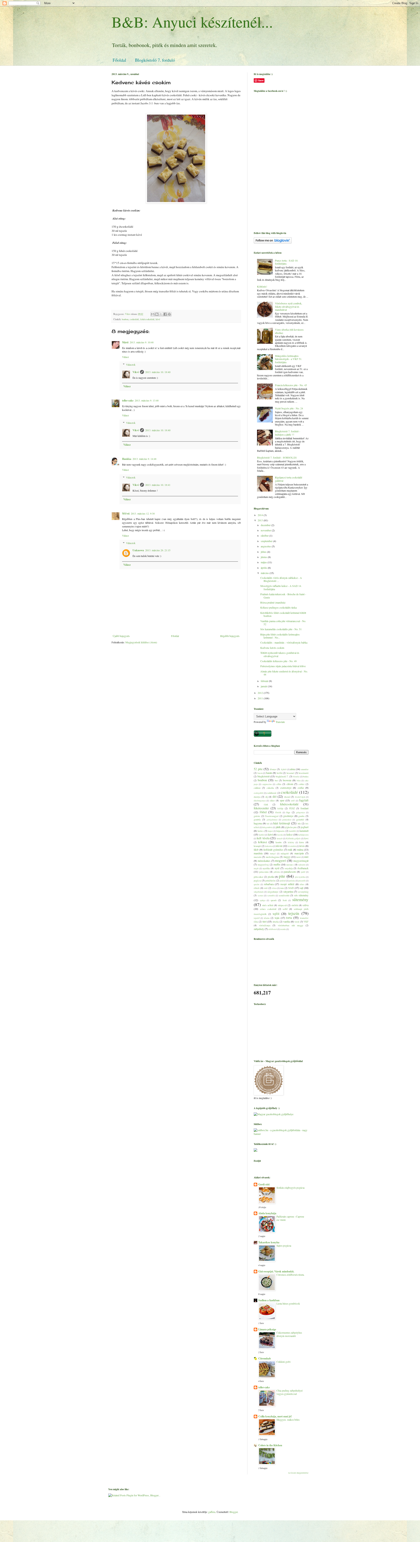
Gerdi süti (264, 1184)
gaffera (211, 1512)
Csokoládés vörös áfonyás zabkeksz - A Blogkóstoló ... (281, 579)
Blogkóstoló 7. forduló (155, 60)
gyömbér (300, 819)
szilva (305, 905)
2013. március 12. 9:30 (143, 513)
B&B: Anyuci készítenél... (192, 21)
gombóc (257, 819)
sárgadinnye (272, 891)
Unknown (138, 550)
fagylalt (303, 800)
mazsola (257, 856)
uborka (276, 921)
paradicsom (290, 871)
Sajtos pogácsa (283, 1245)
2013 (261, 520)
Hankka (126, 459)
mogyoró (280, 860)
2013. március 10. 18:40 (157, 372)
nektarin (301, 864)
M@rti (126, 513)
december (266, 525)
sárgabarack (259, 891)
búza (299, 780)
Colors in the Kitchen (270, 1445)
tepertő (257, 918)
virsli (296, 921)
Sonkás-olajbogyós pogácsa (290, 1187)
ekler (272, 800)
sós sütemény (301, 895)
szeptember (267, 541)
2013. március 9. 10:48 (142, 342)
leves (302, 846)
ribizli (256, 888)
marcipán (299, 853)
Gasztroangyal (271, 816)
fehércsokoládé (147, 319)
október (265, 535)
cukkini (257, 787)
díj (266, 796)
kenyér (279, 838)
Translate (280, 722)
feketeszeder (261, 808)
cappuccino (267, 784)
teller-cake (127, 400)
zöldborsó (272, 929)
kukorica (269, 846)
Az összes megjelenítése (298, 1473)
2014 (261, 515)
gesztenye (288, 816)
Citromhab (264, 1358)
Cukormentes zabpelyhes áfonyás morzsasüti (289, 1334)
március (265, 573)
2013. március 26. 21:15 (157, 550)
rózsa (274, 888)
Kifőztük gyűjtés (293, 838)
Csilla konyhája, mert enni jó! (275, 1416)
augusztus (266, 546)
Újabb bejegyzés (121, 636)
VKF (306, 921)
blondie (296, 776)
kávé (158, 319)
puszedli (302, 880)
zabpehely (259, 929)
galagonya (300, 812)
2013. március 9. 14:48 (144, 459)
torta (289, 918)
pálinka (277, 871)
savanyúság (303, 891)
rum (282, 888)
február (265, 681)
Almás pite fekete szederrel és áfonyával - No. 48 (284, 673)
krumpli (257, 846)
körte (301, 842)
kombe (279, 842)
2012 (261, 692)
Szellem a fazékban (269, 1300)
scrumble (271, 895)
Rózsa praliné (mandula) (272, 602)
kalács (261, 830)
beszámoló (303, 772)
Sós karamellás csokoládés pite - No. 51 (281, 629)
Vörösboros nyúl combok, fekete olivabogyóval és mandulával (288, 306)
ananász (304, 769)
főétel (263, 812)
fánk (266, 804)
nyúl (277, 868)
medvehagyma (272, 856)
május (264, 562)
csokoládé (134, 319)
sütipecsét (282, 905)
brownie (287, 780)
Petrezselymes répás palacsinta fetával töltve (283, 666)
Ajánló (284, 769)
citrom (290, 784)
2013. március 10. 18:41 (157, 485)
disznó (287, 796)
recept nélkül (287, 884)
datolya (257, 796)
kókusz (262, 842)
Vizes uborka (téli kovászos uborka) (289, 331)
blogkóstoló (263, 776)
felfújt (280, 808)
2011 (261, 698)
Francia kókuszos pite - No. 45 (291, 385)
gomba (301, 816)
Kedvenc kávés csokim (272, 647)
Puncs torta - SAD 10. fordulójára (286, 262)
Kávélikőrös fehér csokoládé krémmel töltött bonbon (283, 614)
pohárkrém (270, 880)
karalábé (292, 831)
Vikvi (136, 372)
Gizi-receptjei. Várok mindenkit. (276, 1271)
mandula (258, 853)
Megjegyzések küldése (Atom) (141, 642)
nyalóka (266, 868)
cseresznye (285, 787)
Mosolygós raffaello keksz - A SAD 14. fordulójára (281, 587)
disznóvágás (300, 796)
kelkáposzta (303, 834)
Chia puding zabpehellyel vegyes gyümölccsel (289, 1392)
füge (288, 812)
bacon (259, 773)
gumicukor (286, 819)
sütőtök (294, 905)
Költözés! (262, 286)
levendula (292, 846)
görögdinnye (272, 819)
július (264, 551)
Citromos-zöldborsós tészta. (290, 1274)
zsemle (283, 929)
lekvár (279, 846)
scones (260, 895)
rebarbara (269, 884)
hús (299, 823)
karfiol (261, 834)
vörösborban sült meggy (290, 925)
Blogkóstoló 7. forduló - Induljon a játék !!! (287, 432)
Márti (125, 342)
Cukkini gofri (283, 1361)
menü (298, 857)
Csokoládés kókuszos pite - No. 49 (278, 661)
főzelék (278, 812)
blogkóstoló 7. (282, 776)
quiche (256, 884)
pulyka (292, 880)
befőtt (279, 772)
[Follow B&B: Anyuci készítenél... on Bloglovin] (273, 242)
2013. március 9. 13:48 (147, 400)
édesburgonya (260, 800)
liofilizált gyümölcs (273, 849)
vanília (286, 921)
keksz (289, 834)
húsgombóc (267, 827)
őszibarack (303, 868)
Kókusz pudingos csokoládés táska (278, 607)
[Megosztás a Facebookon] (165, 314)
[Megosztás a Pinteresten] (169, 314)
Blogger (233, 1512)
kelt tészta (263, 838)
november (266, 530)
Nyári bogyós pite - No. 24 (289, 408)
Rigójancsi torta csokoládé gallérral (288, 479)
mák (290, 849)
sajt (301, 888)
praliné (283, 880)
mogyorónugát (300, 860)
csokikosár (271, 792)
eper (282, 800)
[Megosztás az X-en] (161, 314)
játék (278, 827)
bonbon (125, 319)
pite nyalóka (300, 877)
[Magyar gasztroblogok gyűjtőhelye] (273, 1114)
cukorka (270, 787)
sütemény (300, 899)
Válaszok (130, 364)
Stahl (285, 900)
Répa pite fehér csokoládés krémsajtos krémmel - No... (280, 636)
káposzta (280, 830)
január (264, 686)
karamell (304, 830)
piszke (271, 876)
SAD (291, 888)
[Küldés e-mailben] (152, 314)
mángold (285, 853)
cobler (301, 784)
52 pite (258, 769)
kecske (280, 834)
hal (268, 823)
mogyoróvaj (263, 864)
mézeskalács (264, 860)
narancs (290, 864)
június (264, 557)
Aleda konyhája (267, 1213)
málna (300, 849)
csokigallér (258, 793)
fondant (304, 808)
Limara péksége (267, 1329)
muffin (276, 864)
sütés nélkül (267, 905)
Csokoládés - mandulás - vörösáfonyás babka (283, 642)
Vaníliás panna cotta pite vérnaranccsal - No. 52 (283, 622)
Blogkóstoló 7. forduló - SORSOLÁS (277, 457)
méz (306, 856)
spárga (262, 900)
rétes (302, 884)
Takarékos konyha (268, 1242)
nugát (256, 868)
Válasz (125, 357)
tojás (277, 917)
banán (269, 772)
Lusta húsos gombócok (288, 1303)
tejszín (293, 913)
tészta (267, 917)
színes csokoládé (268, 909)
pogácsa (257, 880)
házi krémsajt (281, 823)
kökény (291, 842)
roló (266, 888)
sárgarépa (288, 891)
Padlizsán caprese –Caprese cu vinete (290, 1218)
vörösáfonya (264, 925)
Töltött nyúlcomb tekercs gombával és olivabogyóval (279, 654)
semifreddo (284, 895)
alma (292, 769)
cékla (278, 784)
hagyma (258, 823)
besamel (290, 772)
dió (274, 796)
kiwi (306, 838)
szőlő (285, 909)
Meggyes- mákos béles (287, 1419)
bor (276, 780)
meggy (287, 856)
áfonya (273, 769)
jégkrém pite (291, 827)
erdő (293, 800)
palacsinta (264, 871)
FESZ (292, 808)
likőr (256, 849)
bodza (305, 776)
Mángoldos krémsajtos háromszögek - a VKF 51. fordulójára (288, 359)
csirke (301, 787)
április (264, 567)
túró (264, 921)
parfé (303, 871)
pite (282, 876)
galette (257, 816)
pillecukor (258, 876)
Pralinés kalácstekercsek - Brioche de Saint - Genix (283, 595)
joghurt (304, 827)
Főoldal (119, 60)
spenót (273, 900)
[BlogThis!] (157, 314)
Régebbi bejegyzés (230, 636)
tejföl (276, 914)
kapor (270, 831)
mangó (273, 853)
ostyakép (289, 868)
